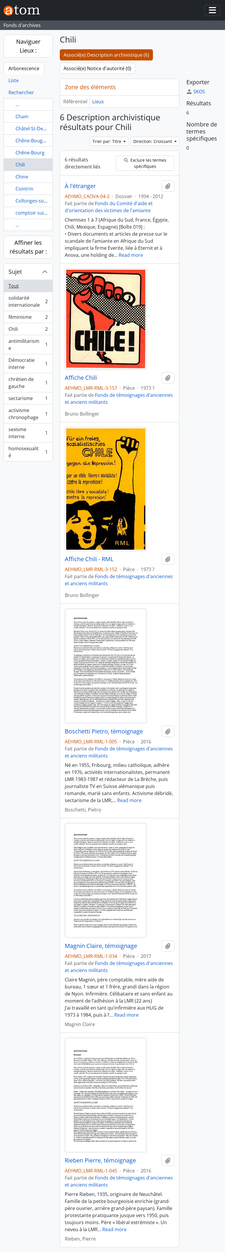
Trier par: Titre (107, 141)
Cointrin (24, 188)
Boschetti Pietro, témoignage (104, 731)
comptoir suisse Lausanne (45, 213)
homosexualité (28, 452)
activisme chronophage (28, 414)
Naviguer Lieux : (28, 46)
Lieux (98, 101)
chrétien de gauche (28, 382)
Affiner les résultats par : (28, 247)
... (17, 104)
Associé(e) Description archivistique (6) (106, 55)
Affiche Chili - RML (89, 559)
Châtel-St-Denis (33, 128)
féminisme (28, 318)
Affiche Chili (81, 377)
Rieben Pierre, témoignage (100, 1160)
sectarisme (28, 399)
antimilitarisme (28, 344)
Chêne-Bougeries (34, 140)
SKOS (199, 91)
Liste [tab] (13, 80)
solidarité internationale (28, 301)
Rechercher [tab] (21, 92)
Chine (22, 176)
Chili (20, 164)
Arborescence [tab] (23, 68)
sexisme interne (28, 433)
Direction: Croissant (153, 141)
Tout (13, 286)
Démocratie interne (28, 363)
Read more (131, 255)
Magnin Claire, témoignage (101, 945)
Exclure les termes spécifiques (147, 163)
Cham (22, 116)
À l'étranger (80, 186)
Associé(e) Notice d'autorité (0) (97, 68)
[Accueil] (24, 10)
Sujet (15, 272)
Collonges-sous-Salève (40, 201)
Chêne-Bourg (30, 152)
